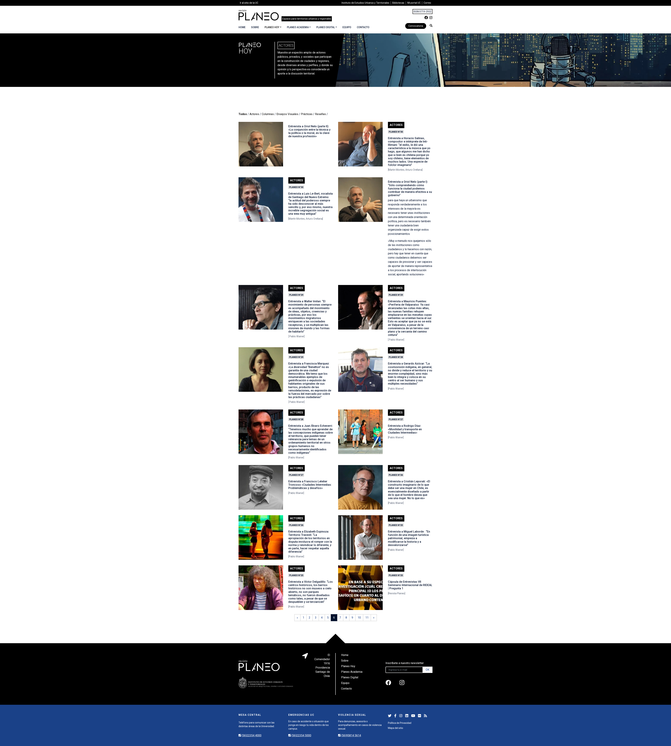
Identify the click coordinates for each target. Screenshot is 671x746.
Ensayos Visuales (287, 114)
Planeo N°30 (396, 132)
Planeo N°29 (296, 295)
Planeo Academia (298, 27)
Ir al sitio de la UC (249, 2)
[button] (431, 25)
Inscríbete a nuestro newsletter (404, 663)
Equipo (346, 27)
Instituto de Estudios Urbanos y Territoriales (365, 2)
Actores (254, 114)
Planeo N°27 (396, 419)
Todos (243, 114)
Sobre (255, 27)
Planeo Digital (325, 27)
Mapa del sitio (395, 728)
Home (242, 27)
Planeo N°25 (396, 525)
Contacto (363, 27)
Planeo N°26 (396, 475)
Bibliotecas (398, 2)
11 (367, 617)
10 (359, 617)
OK (427, 669)
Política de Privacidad (399, 723)
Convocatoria (415, 25)
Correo (427, 2)
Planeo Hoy (272, 27)
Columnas (268, 114)
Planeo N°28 (396, 357)
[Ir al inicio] (259, 15)
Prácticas (306, 114)
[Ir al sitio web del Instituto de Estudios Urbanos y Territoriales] (266, 682)
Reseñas (320, 114)
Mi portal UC (414, 2)
